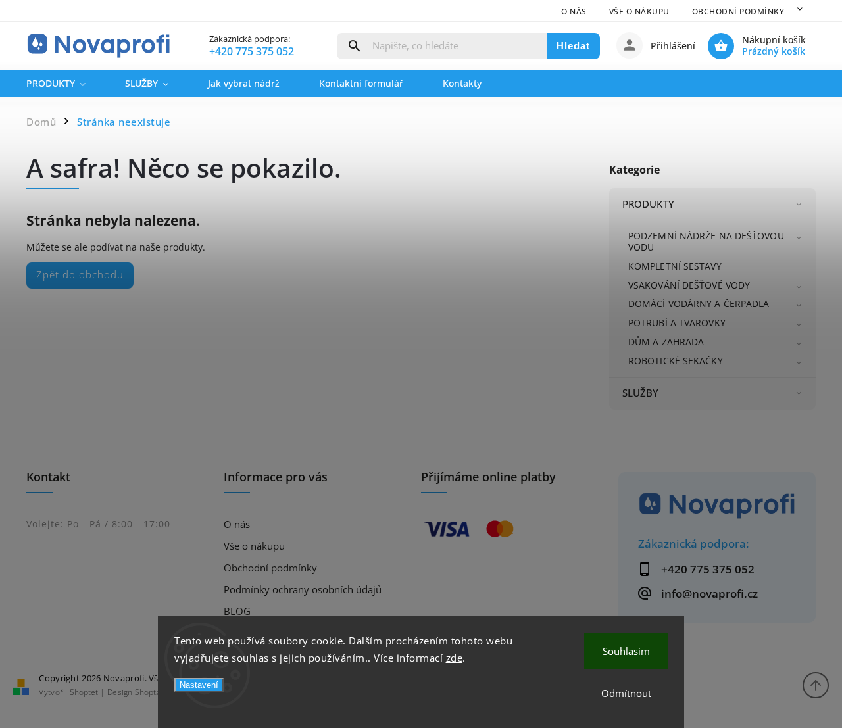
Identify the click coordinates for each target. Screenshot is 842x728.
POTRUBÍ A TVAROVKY (677, 322)
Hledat (573, 45)
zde (454, 657)
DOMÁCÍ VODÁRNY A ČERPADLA (699, 303)
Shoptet (84, 692)
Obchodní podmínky (738, 11)
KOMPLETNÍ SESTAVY (675, 266)
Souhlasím (626, 651)
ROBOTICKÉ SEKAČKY (675, 360)
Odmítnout (626, 693)
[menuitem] (65, 83)
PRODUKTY (648, 204)
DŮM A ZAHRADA (666, 341)
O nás (574, 11)
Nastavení (199, 685)
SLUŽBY (640, 393)
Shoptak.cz (154, 692)
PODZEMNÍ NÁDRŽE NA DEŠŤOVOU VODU (706, 241)
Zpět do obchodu (80, 274)
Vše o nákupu (639, 11)
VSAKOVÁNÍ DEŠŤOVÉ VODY (689, 285)
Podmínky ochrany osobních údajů (303, 589)
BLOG (237, 611)
